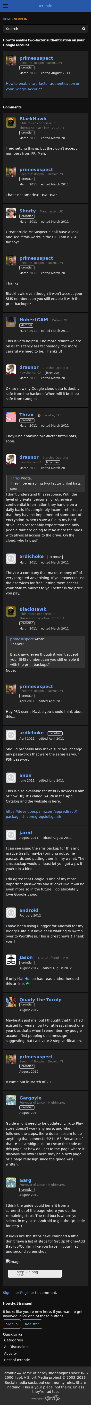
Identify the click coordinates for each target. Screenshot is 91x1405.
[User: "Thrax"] (11, 417)
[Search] (83, 28)
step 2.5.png (27, 1272)
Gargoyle (30, 1097)
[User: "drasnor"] (11, 369)
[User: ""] (11, 778)
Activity (10, 1353)
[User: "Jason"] (11, 960)
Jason (26, 957)
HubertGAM (33, 319)
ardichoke (31, 556)
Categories (13, 1340)
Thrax (26, 414)
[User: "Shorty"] (11, 213)
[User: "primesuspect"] (11, 60)
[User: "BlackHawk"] (11, 122)
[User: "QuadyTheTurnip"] (11, 1002)
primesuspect (36, 58)
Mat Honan (26, 979)
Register (27, 1293)
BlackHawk (32, 118)
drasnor (29, 367)
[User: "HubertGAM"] (11, 322)
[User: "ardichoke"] (11, 559)
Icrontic (45, 6)
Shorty (27, 210)
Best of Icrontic (17, 1360)
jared (25, 832)
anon (25, 775)
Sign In (9, 1293)
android (28, 910)
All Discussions (16, 1347)
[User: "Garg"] (11, 1100)
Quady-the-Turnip (40, 999)
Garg (25, 1180)
